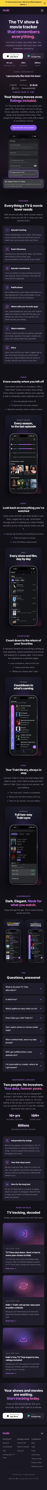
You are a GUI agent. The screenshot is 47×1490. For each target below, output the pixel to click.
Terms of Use (36, 1459)
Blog (33, 1443)
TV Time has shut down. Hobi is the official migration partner (25, 3)
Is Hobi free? (23, 999)
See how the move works (23, 128)
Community (35, 1455)
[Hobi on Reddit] (42, 1433)
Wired (23, 80)
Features (6, 1443)
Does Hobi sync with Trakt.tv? (23, 1018)
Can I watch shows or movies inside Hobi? (23, 1028)
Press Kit (20, 1451)
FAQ (4, 1451)
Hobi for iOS (21, 1443)
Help (33, 1447)
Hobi (6, 10)
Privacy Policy (36, 1462)
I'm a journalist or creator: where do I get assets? (23, 1066)
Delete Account (37, 1466)
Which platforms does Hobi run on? (23, 1008)
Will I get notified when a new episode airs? (23, 1053)
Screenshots (7, 1447)
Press (33, 1451)
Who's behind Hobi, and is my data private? (23, 1041)
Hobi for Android (23, 1447)
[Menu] (42, 10)
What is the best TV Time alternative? (23, 988)
